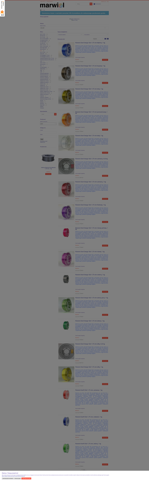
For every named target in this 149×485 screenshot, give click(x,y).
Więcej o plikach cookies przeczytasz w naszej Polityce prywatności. (13, 476)
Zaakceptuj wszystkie (26, 478)
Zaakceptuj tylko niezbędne (8, 478)
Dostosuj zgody (17, 478)
